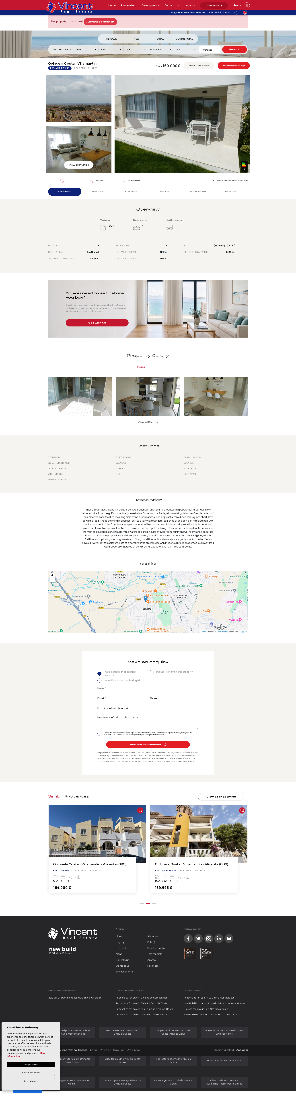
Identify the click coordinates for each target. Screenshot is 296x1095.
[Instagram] (208, 938)
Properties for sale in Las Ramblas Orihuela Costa (144, 1009)
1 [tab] (142, 903)
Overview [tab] (64, 192)
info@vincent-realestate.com (187, 12)
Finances (231, 192)
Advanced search (100, 22)
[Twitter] (198, 938)
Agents (190, 5)
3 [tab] (154, 903)
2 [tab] (148, 903)
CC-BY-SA (243, 631)
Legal (94, 1050)
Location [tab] (164, 192)
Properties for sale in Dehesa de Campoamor (141, 998)
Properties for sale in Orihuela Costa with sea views (173, 1032)
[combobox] (61, 49)
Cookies (118, 1050)
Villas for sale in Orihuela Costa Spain (122, 1061)
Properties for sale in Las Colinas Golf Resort (142, 1015)
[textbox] (63, 49)
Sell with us (172, 5)
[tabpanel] (97, 852)
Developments (150, 5)
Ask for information (146, 745)
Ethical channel (125, 972)
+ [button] (52, 575)
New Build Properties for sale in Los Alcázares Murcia (214, 1003)
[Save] (63, 180)
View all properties (221, 797)
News (119, 954)
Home (112, 5)
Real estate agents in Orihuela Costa (173, 1061)
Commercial (184, 39)
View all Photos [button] (148, 422)
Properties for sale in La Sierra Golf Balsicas (209, 998)
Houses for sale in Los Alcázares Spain (206, 1009)
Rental (159, 39)
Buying (120, 942)
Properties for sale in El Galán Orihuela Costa (142, 1003)
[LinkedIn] (218, 938)
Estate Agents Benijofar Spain (224, 1061)
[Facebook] (188, 938)
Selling (151, 942)
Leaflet (203, 631)
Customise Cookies (31, 1072)
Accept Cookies (31, 1064)
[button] (97, 180)
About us (153, 936)
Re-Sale (111, 39)
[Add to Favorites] (140, 810)
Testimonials (154, 954)
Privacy (105, 1050)
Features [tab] (131, 192)
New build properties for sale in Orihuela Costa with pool (71, 1032)
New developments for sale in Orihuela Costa (122, 1032)
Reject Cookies (30, 1081)
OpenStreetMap (222, 631)
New (136, 39)
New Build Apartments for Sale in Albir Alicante (74, 998)
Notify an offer (199, 66)
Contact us (213, 5)
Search (234, 49)
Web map (134, 1050)
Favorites (153, 966)
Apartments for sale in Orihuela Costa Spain (71, 1061)
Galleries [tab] (98, 192)
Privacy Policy (180, 732)
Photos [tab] (141, 367)
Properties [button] (128, 5)
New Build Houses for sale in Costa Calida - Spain (212, 1015)
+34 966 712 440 (219, 12)
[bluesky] (228, 938)
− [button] (52, 580)
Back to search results (232, 181)
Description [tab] (198, 192)
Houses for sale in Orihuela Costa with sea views (224, 1032)
